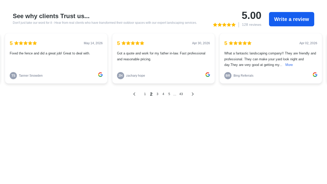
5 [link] (169, 94)
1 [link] (145, 94)
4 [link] (163, 94)
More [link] (289, 65)
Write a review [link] (291, 19)
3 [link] (157, 94)
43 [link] (181, 94)
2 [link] (151, 94)
